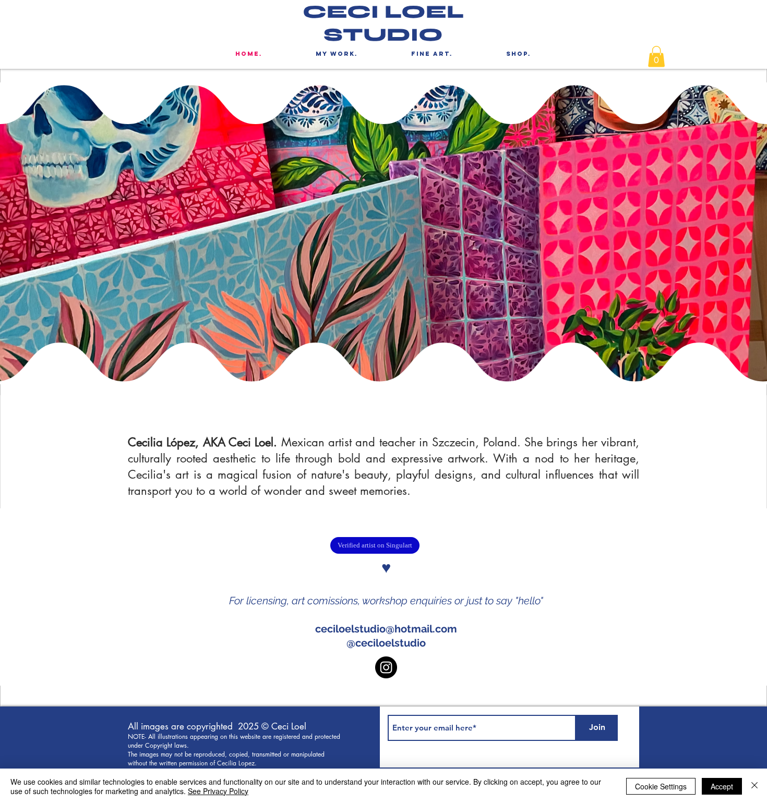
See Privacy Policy (218, 791)
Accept (722, 786)
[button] (656, 56)
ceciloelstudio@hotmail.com (386, 629)
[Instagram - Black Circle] (386, 667)
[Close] (754, 786)
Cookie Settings (661, 786)
